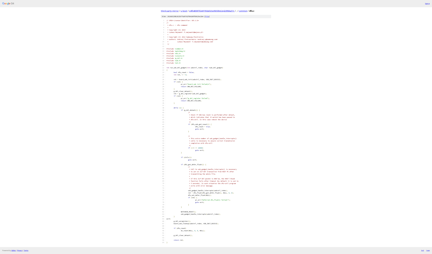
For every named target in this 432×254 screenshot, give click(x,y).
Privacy (19, 250)
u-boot (184, 11)
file (207, 16)
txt (422, 250)
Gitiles (13, 250)
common (243, 11)
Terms (26, 250)
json (428, 250)
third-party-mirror (170, 11)
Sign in (427, 3)
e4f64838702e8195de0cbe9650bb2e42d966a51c (212, 11)
